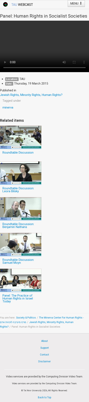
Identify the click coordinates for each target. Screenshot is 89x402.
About (44, 341)
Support (44, 347)
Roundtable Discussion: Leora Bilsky (18, 189)
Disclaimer (44, 361)
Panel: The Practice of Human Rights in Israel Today (17, 298)
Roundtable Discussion (18, 152)
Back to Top (44, 397)
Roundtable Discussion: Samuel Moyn (18, 261)
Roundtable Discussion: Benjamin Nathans (18, 225)
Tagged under (11, 101)
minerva (7, 107)
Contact (44, 354)
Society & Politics (26, 317)
